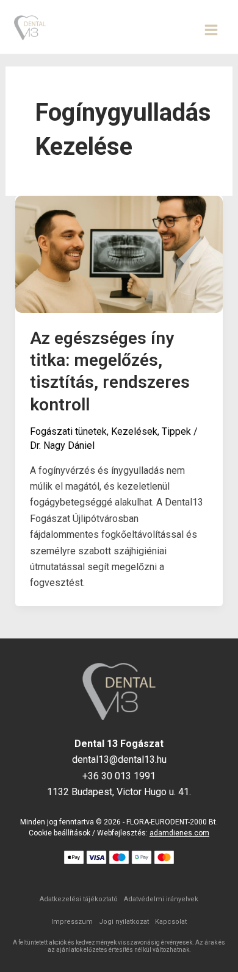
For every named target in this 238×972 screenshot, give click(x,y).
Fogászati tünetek (68, 431)
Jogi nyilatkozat (124, 922)
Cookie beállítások (59, 833)
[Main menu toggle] (211, 30)
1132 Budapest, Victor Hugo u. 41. (119, 792)
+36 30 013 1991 (119, 776)
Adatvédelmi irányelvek (161, 899)
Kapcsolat (171, 922)
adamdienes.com (179, 833)
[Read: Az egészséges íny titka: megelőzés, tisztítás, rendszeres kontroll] (119, 253)
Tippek (176, 431)
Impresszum (72, 922)
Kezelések (134, 431)
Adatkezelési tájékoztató (79, 899)
